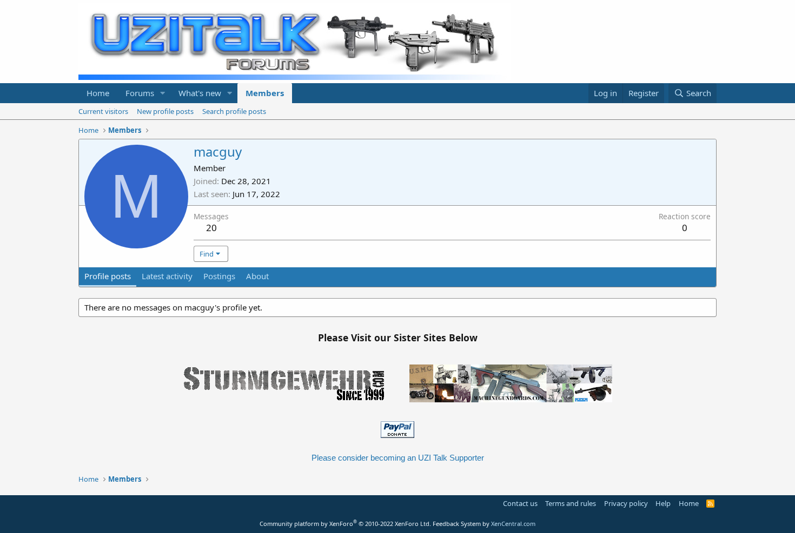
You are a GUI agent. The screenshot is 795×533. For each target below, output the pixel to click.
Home (98, 92)
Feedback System (457, 523)
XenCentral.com (513, 523)
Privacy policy (626, 503)
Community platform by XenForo (345, 523)
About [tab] (257, 276)
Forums (139, 92)
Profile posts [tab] (107, 276)
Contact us (520, 503)
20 (211, 227)
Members (265, 92)
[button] (162, 93)
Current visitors (103, 111)
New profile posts (165, 111)
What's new (199, 92)
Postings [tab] (219, 276)
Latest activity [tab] (167, 276)
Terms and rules (570, 503)
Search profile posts (234, 111)
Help (663, 503)
